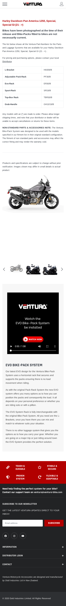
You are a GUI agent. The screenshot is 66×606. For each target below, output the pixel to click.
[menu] (4, 4)
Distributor (7, 61)
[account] (62, 4)
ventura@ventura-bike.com (48, 492)
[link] (5, 536)
